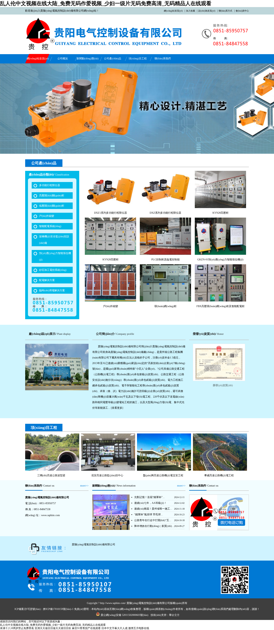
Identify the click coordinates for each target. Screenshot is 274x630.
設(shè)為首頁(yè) (206, 10)
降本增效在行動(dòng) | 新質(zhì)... (154, 526)
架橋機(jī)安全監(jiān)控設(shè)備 (54, 239)
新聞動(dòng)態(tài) (88, 58)
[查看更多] (117, 407)
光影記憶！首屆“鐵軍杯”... (149, 497)
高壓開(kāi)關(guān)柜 (51, 195)
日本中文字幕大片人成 (114, 628)
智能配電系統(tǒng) (50, 226)
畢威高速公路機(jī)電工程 (219, 475)
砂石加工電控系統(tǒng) (53, 270)
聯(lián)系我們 (163, 58)
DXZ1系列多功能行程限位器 (110, 212)
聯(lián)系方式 (225, 10)
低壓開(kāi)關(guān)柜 (51, 205)
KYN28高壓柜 (220, 212)
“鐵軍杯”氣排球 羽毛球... (148, 514)
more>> (84, 485)
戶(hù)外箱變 (46, 216)
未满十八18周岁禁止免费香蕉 (17, 628)
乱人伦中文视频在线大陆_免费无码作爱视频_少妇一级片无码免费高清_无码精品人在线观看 (105, 3)
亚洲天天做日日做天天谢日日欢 (53, 628)
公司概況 (62, 58)
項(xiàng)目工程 (138, 58)
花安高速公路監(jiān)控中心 (107, 475)
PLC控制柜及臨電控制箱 (165, 259)
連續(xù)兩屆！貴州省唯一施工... (153, 508)
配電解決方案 (47, 280)
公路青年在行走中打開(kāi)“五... (152, 520)
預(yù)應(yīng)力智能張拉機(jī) (55, 256)
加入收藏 (190, 10)
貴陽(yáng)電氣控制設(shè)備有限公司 (93, 544)
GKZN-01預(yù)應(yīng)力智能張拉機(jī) (220, 259)
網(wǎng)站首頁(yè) (173, 10)
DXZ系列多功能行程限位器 (165, 212)
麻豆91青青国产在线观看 (86, 628)
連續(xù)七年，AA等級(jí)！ (150, 503)
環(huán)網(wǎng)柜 (165, 306)
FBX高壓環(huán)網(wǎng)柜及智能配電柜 (220, 306)
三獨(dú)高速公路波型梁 (51, 475)
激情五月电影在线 (138, 628)
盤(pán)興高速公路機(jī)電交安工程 (163, 475)
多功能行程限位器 (49, 185)
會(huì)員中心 (242, 10)
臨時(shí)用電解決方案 (52, 290)
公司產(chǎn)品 (112, 58)
